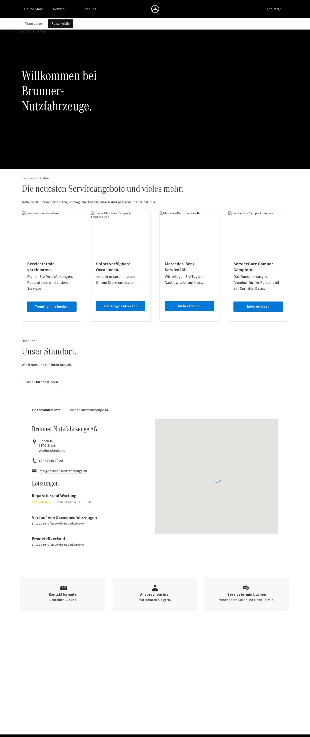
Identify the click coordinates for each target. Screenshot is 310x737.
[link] (52, 450)
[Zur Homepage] (155, 9)
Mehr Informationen (42, 382)
